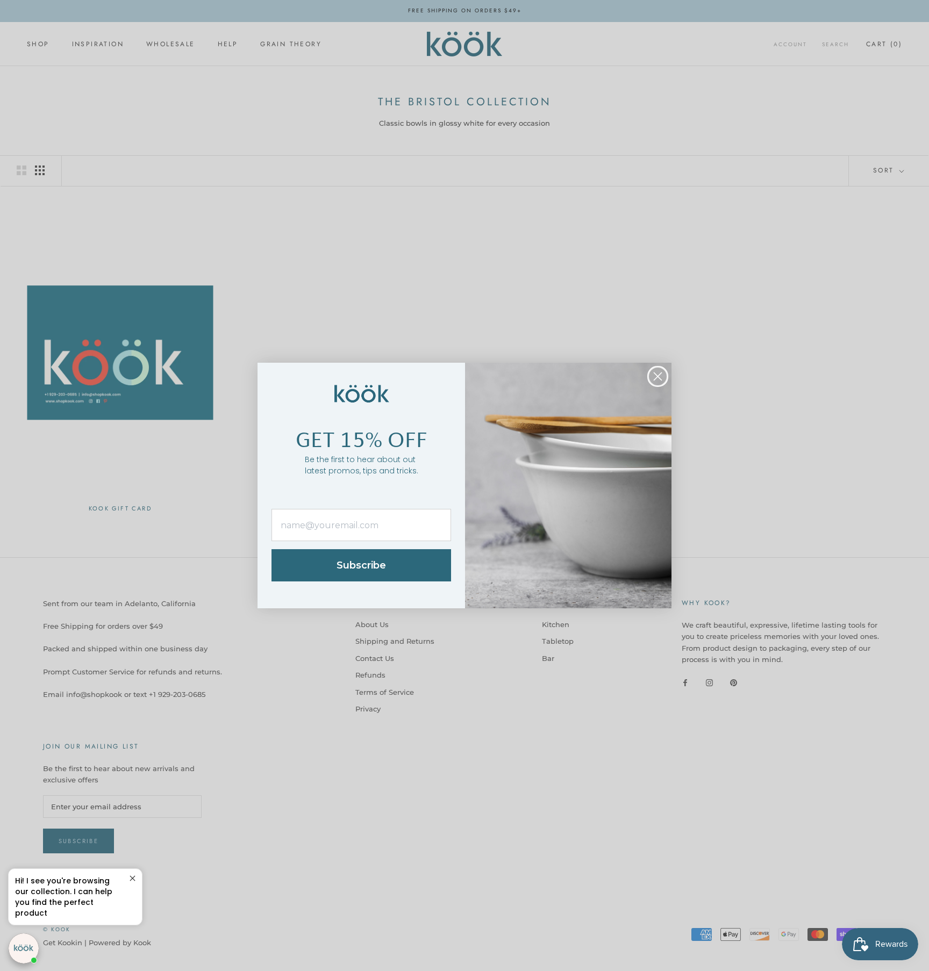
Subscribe (361, 565)
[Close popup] (132, 878)
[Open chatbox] (24, 948)
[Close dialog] (657, 376)
